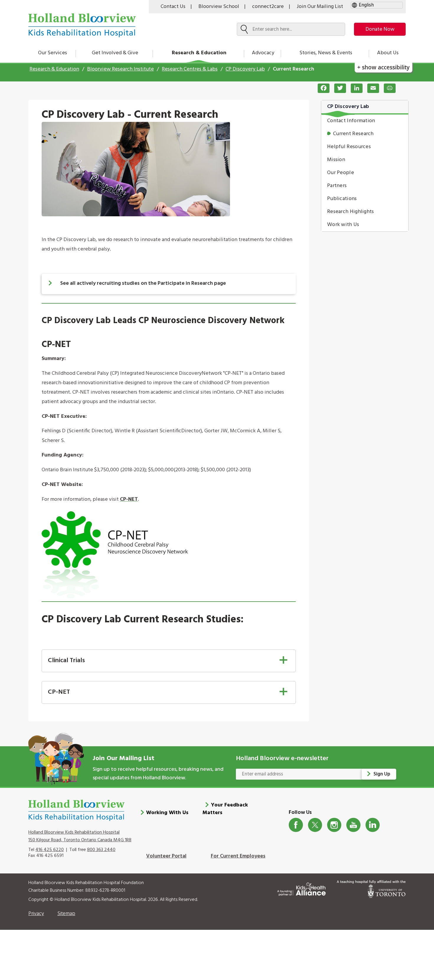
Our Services (52, 53)
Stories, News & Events (325, 53)
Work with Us (343, 224)
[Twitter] (337, 88)
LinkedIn (373, 825)
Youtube (353, 825)
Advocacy (263, 53)
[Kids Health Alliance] (301, 888)
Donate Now (380, 29)
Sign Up (381, 774)
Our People (340, 172)
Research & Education (199, 53)
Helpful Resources (349, 147)
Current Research (353, 134)
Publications (342, 198)
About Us (388, 53)
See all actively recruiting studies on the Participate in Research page (143, 283)
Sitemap (66, 913)
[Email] (371, 88)
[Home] (82, 25)
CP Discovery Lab (245, 69)
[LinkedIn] (354, 88)
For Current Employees (238, 856)
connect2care (268, 6)
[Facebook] (321, 88)
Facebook (296, 825)
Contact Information (351, 121)
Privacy (36, 913)
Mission (336, 160)
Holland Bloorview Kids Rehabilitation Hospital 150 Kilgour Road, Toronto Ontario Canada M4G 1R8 (79, 836)
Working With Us (167, 813)
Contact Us (173, 6)
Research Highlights (350, 211)
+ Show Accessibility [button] (383, 67)
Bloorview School (218, 6)
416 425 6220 (49, 850)
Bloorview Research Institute (120, 69)
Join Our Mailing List (320, 6)
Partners (337, 185)
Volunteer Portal (166, 856)
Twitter (315, 825)
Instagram (334, 825)
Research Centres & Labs (190, 69)
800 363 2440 (101, 850)
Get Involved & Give (115, 53)
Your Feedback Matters (225, 809)
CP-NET (129, 499)
